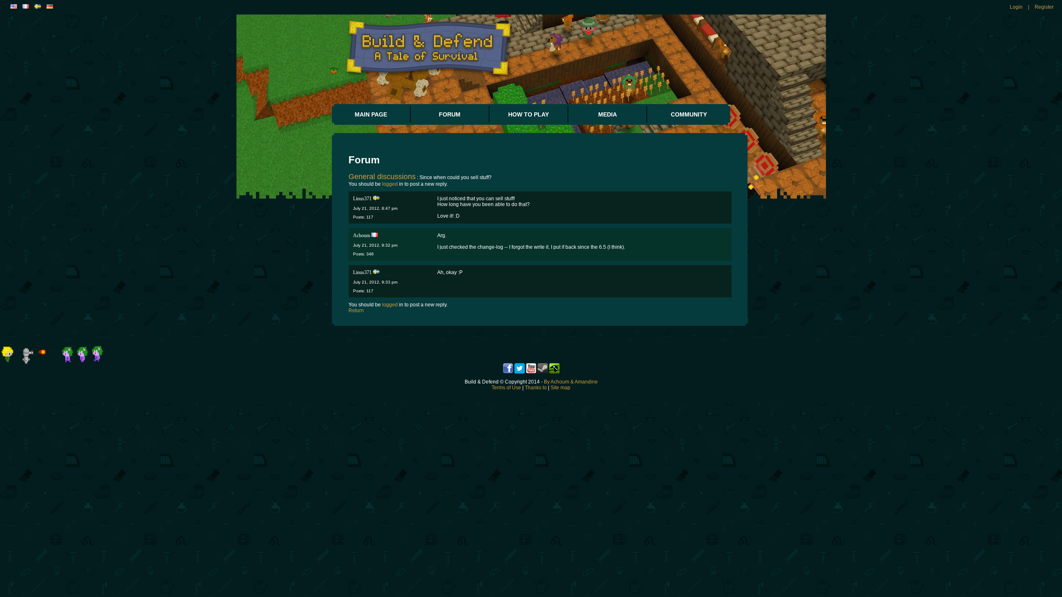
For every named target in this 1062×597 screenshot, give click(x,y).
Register (1044, 7)
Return (356, 310)
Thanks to (536, 388)
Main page (371, 114)
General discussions (382, 176)
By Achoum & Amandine (571, 382)
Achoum (361, 235)
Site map (560, 388)
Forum (449, 114)
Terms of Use (506, 388)
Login (1016, 7)
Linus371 (362, 198)
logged (390, 184)
